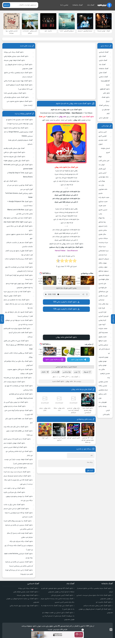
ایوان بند (102, 165)
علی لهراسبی (103, 287)
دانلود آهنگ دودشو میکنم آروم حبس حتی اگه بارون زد (18, 412)
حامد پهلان (69, 381)
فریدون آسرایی (103, 316)
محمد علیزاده (103, 328)
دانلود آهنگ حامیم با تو (104, 602)
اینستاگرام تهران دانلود (52, 359)
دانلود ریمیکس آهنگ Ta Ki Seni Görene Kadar (19, 195)
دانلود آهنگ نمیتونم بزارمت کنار (14, 382)
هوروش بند (103, 402)
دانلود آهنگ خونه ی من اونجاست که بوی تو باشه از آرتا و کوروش (19, 269)
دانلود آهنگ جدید (88, 117)
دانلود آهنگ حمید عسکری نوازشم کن (16, 97)
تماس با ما (64, 5)
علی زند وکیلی (103, 296)
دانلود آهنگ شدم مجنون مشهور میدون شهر (19, 236)
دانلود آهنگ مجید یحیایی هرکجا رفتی (16, 56)
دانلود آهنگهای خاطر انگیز (105, 91)
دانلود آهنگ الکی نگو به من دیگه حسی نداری (19, 228)
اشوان (101, 144)
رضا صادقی (102, 222)
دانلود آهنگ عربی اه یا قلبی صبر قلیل (16, 341)
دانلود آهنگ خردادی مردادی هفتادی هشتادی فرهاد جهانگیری (21, 396)
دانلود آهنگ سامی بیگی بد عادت (14, 505)
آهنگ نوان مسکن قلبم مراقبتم (14, 148)
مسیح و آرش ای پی (104, 351)
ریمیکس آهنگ (104, 105)
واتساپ (54, 372)
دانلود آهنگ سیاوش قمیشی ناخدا (15, 93)
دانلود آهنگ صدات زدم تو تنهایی (15, 406)
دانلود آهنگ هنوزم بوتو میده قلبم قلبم (17, 328)
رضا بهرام (102, 218)
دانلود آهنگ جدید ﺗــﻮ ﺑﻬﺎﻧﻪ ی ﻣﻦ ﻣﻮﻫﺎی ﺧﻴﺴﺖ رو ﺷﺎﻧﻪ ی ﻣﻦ (19, 322)
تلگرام (44, 372)
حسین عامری (103, 210)
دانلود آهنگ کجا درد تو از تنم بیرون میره (17, 292)
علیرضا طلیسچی (104, 275)
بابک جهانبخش (103, 177)
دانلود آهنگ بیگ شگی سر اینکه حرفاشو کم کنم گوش (18, 363)
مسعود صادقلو (103, 271)
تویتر (76, 372)
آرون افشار (102, 169)
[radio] (75, 261)
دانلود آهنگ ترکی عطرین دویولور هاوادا (16, 161)
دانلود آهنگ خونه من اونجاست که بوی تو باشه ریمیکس (19, 388)
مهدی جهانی (103, 361)
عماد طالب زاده (103, 304)
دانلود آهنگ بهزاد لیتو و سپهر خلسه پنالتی (18, 81)
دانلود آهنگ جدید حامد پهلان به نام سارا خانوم (73, 103)
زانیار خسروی (103, 226)
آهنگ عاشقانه (78, 5)
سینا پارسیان (103, 255)
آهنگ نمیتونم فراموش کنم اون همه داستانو (20, 142)
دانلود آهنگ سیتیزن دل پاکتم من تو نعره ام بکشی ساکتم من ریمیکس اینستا (19, 564)
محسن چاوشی (103, 382)
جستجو (6, 5)
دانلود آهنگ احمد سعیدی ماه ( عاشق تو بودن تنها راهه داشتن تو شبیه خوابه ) (19, 122)
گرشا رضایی (102, 320)
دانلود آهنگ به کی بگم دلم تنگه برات (16, 427)
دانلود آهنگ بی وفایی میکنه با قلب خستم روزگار (18, 355)
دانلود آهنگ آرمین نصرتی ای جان (62, 595)
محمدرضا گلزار (103, 332)
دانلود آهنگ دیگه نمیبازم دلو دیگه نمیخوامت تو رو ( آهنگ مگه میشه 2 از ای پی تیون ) (19, 545)
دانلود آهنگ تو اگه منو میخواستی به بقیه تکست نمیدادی (19, 515)
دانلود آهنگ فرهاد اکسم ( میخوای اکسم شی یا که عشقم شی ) (19, 87)
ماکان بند (102, 369)
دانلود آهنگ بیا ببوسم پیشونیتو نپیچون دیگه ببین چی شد (19, 498)
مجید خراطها (103, 341)
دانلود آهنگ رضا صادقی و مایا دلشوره (16, 128)
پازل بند (101, 185)
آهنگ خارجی (103, 60)
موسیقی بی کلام (105, 111)
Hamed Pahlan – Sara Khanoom (66, 251)
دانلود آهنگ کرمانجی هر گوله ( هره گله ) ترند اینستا (19, 277)
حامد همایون (103, 189)
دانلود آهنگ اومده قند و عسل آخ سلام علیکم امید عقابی (20, 535)
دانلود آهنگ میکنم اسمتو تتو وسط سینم (17, 476)
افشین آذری (102, 136)
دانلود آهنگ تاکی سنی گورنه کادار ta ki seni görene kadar (18, 167)
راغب (100, 214)
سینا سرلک (102, 247)
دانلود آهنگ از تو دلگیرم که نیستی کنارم (17, 439)
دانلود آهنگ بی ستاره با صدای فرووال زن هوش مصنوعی (18, 66)
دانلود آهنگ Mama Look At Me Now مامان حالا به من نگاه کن (20, 212)
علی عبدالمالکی (103, 292)
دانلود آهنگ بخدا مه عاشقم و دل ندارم (16, 300)
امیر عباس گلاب (104, 161)
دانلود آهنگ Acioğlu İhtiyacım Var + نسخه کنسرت (20, 204)
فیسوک (86, 372)
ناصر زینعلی (103, 394)
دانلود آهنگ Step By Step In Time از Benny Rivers (20, 175)
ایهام (100, 157)
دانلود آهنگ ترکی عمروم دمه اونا (14, 157)
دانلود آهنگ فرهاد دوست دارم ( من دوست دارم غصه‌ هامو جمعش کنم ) (18, 461)
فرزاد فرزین (102, 312)
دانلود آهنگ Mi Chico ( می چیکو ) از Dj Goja (19, 347)
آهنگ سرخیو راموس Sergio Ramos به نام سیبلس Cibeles (18, 134)
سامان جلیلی (103, 230)
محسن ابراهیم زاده (105, 375)
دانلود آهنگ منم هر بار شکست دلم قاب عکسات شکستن (19, 244)
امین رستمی (103, 132)
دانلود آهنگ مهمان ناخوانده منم (14, 443)
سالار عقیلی (102, 234)
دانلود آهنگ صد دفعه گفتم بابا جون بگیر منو (19, 421)
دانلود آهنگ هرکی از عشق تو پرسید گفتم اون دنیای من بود (19, 253)
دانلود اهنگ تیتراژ (105, 99)
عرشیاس (101, 300)
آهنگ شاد (90, 5)
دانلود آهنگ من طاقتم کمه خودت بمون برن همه (19, 433)
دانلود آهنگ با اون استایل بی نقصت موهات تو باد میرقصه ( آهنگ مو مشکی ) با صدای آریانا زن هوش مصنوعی (58, 616)
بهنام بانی (102, 181)
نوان (100, 398)
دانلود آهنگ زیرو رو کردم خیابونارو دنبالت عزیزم (19, 261)
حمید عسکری (103, 202)
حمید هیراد (102, 206)
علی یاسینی (102, 283)
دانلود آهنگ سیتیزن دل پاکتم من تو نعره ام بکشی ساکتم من (19, 527)
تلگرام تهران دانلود (77, 359)
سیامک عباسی (103, 238)
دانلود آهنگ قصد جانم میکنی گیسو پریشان (20, 334)
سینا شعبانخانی (104, 251)
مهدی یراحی (102, 365)
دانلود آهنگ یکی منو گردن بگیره (14, 492)
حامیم (101, 193)
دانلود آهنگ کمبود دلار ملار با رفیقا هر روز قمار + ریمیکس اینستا (19, 314)
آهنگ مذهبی (103, 77)
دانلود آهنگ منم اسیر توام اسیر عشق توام (18, 218)
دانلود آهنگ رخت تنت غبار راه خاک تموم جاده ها (19, 306)
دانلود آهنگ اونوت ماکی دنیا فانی (14, 152)
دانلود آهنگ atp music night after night (18, 222)
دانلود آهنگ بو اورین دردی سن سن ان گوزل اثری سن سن (20, 187)
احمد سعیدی (103, 140)
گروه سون (102, 324)
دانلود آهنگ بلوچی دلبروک (12, 296)
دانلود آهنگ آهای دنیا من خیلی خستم (16, 509)
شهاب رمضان (103, 267)
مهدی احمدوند (103, 357)
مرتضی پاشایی (103, 345)
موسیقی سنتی (103, 118)
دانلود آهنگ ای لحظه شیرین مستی (15, 447)
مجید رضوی (102, 337)
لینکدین (65, 372)
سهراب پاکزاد (103, 263)
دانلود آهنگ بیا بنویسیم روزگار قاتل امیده (18, 521)
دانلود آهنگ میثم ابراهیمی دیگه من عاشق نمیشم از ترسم (18, 75)
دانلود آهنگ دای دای (10, 181)
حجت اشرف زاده (104, 197)
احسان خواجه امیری (105, 150)
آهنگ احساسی (103, 52)
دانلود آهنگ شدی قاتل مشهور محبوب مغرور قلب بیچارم (20, 371)
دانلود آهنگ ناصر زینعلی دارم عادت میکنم (98, 606)
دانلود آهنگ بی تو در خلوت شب (14, 488)
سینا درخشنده (103, 242)
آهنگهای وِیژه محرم (105, 83)
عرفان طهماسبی (104, 279)
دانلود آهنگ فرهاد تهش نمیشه (14, 60)
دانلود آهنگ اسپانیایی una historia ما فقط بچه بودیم (18, 556)
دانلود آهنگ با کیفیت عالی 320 (65, 302)
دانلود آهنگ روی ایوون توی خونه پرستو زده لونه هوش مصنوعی (19, 285)
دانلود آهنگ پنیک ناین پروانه (14, 52)
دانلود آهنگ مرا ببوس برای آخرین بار (16, 402)
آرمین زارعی (102, 173)
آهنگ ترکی (102, 56)
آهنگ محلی (103, 73)
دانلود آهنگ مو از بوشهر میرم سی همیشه (18, 378)
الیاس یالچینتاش (106, 412)
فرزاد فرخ (102, 308)
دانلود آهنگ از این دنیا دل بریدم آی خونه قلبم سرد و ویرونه (19, 572)
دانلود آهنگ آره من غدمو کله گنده (15, 468)
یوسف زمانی (103, 406)
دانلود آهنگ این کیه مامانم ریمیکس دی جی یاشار (19, 453)
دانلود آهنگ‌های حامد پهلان (66, 337)
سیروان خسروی (104, 259)
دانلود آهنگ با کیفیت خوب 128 (65, 309)
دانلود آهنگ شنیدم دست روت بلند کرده (17, 472)
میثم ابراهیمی (103, 390)
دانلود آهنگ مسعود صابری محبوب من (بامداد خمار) (19, 103)
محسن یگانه (103, 386)
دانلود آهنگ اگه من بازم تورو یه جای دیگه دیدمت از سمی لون (18, 482)
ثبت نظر (90, 470)
